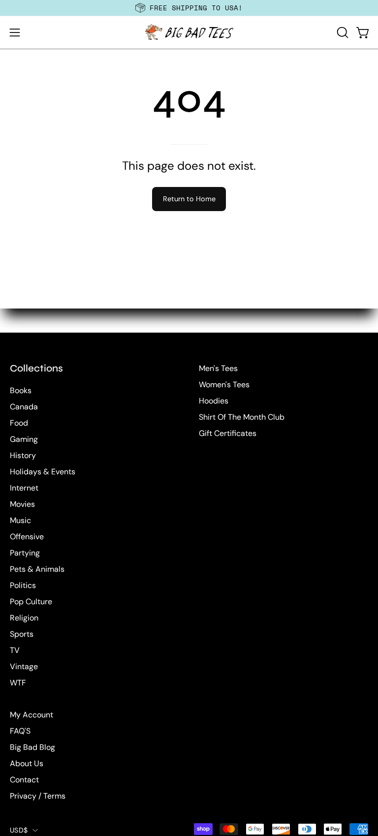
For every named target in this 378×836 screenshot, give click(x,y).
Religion (24, 618)
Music (20, 520)
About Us (26, 763)
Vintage (24, 666)
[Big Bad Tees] (189, 32)
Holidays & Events (42, 471)
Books (21, 390)
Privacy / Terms (37, 796)
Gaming (24, 439)
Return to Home (189, 198)
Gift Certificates (227, 433)
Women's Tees (224, 384)
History (23, 455)
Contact (24, 779)
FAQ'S (20, 731)
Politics (23, 585)
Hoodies (213, 401)
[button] (341, 32)
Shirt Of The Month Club (241, 417)
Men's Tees (218, 368)
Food (19, 423)
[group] (189, 8)
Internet (24, 488)
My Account (31, 715)
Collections (36, 368)
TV (15, 650)
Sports (21, 634)
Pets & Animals (37, 569)
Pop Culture (31, 601)
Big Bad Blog (32, 747)
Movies (22, 504)
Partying (25, 553)
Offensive (27, 536)
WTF (18, 683)
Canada (24, 407)
